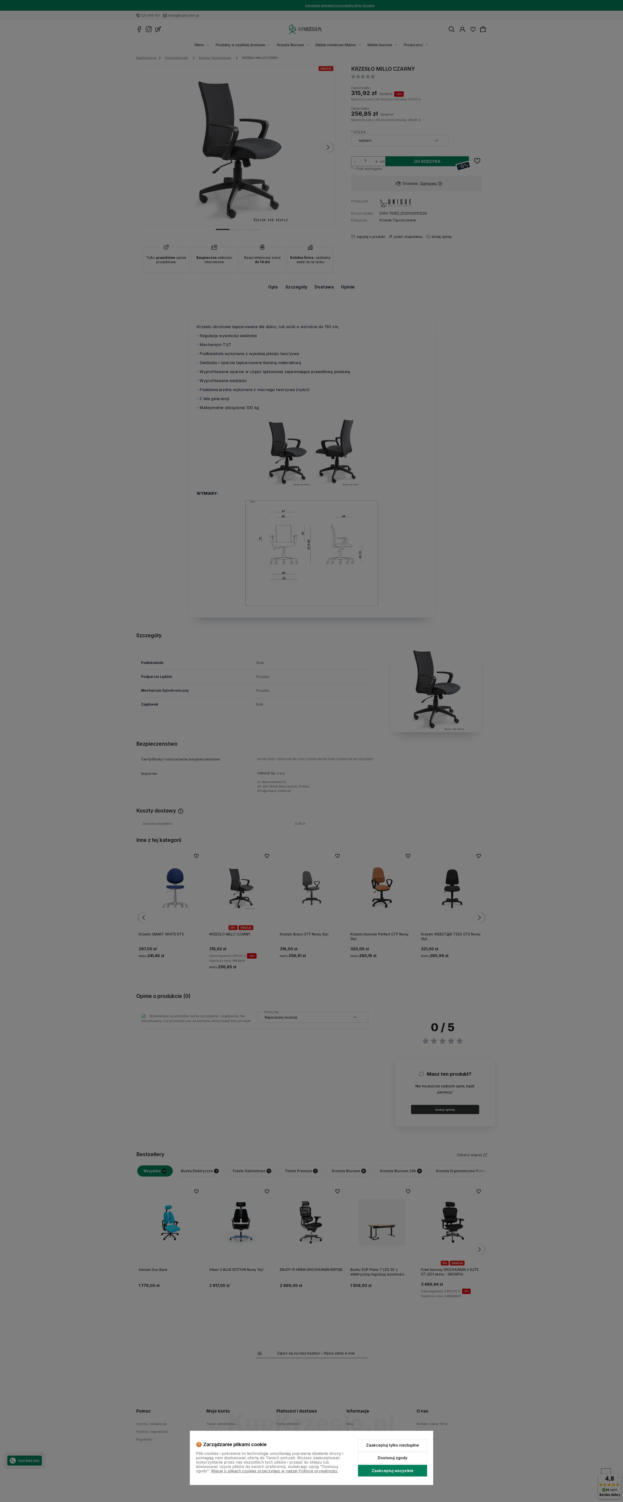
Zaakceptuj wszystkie (392, 1470)
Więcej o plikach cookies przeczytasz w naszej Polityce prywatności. (274, 1470)
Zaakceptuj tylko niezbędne (392, 1445)
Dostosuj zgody (392, 1457)
